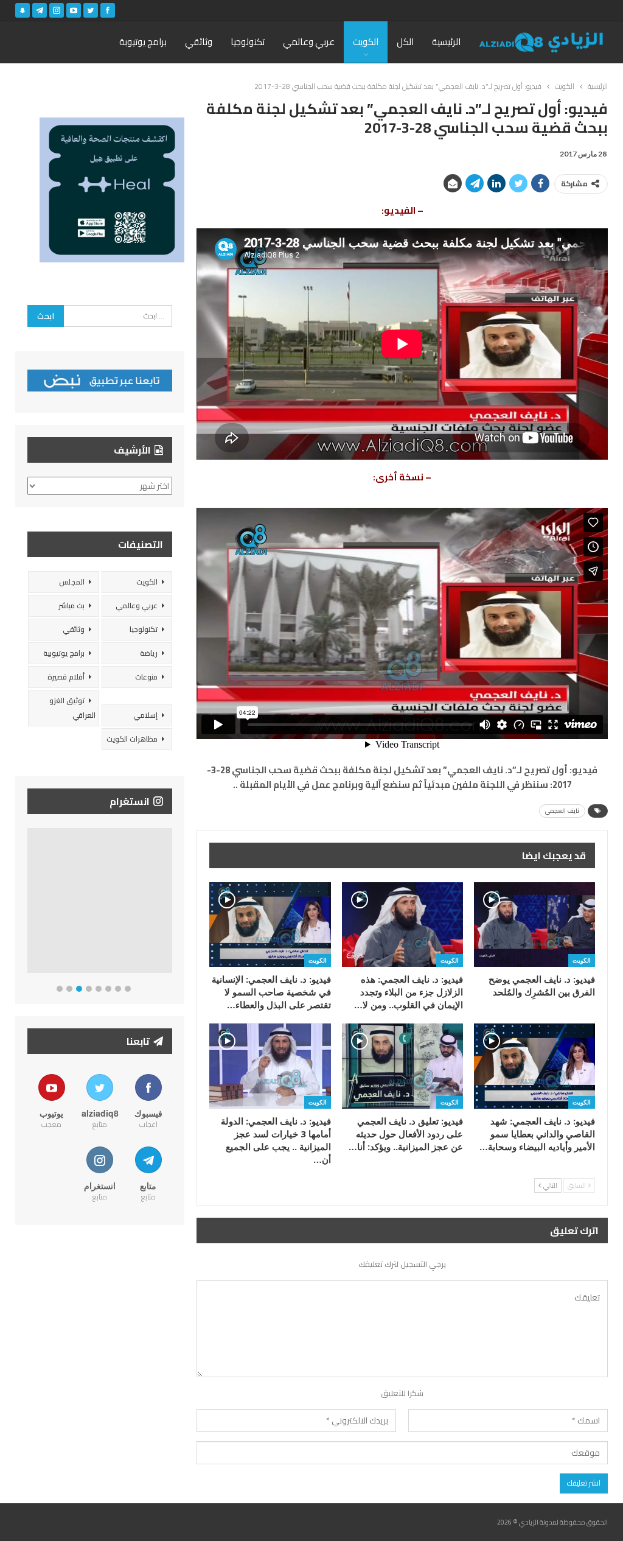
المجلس (72, 582)
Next (169, 903)
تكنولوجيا (248, 42)
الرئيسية (446, 42)
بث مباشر (71, 605)
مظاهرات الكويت (132, 739)
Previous (31, 903)
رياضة (149, 653)
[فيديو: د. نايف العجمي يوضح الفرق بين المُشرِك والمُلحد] (534, 924)
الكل (405, 42)
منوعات (146, 677)
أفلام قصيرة (66, 677)
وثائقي (198, 42)
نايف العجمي (562, 810)
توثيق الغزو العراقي (72, 707)
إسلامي (145, 715)
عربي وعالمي (309, 42)
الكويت (365, 42)
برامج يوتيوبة (143, 42)
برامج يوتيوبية (64, 653)
